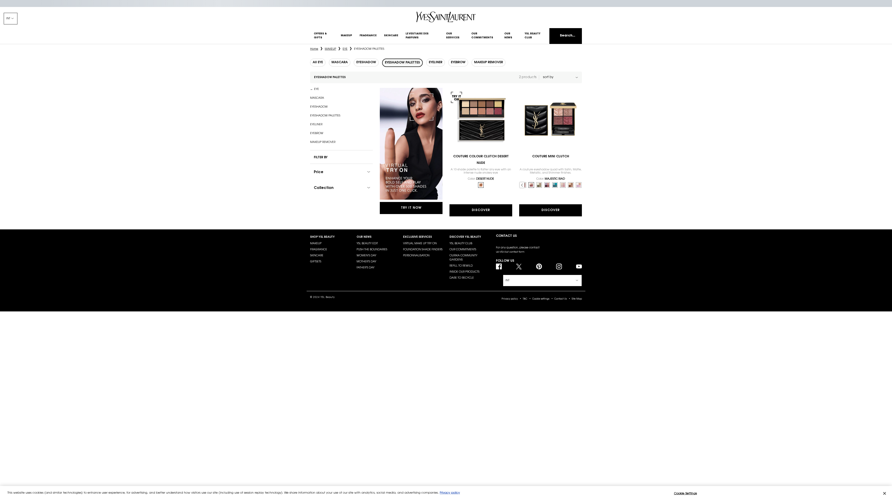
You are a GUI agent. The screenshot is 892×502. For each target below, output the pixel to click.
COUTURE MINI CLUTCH (550, 156)
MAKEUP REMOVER (322, 142)
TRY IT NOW (411, 208)
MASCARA (317, 98)
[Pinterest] (539, 266)
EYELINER (316, 124)
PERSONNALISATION (416, 255)
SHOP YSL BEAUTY (322, 237)
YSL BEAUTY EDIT (367, 243)
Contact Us (560, 299)
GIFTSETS (315, 261)
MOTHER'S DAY (366, 261)
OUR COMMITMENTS (462, 249)
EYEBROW (316, 133)
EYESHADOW (319, 107)
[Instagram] (559, 266)
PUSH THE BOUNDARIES (372, 249)
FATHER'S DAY (365, 267)
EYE (316, 89)
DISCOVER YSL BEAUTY (465, 237)
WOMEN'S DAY (366, 255)
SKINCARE (316, 255)
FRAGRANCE (318, 249)
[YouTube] (579, 266)
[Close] (884, 493)
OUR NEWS (364, 237)
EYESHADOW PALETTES (325, 115)
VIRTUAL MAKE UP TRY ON (420, 243)
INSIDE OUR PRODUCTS (464, 272)
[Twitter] (519, 266)
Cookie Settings (685, 493)
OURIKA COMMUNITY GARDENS (463, 257)
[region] (446, 494)
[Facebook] (499, 266)
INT (8, 18)
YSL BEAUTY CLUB (460, 243)
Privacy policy (510, 299)
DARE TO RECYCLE (461, 278)
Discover (481, 210)
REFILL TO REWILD (461, 265)
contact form (517, 252)
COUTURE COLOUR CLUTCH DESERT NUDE (481, 160)
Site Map (577, 299)
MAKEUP (315, 243)
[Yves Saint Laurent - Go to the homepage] (446, 17)
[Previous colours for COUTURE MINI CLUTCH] (522, 185)
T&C (525, 299)
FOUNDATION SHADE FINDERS (423, 249)
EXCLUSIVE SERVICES (417, 237)
